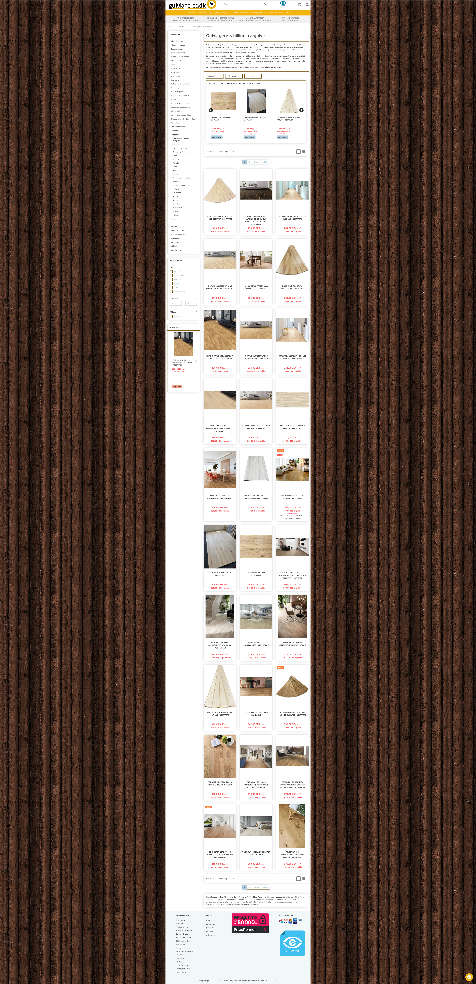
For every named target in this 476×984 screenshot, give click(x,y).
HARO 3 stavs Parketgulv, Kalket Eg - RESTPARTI (256, 287)
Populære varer (276, 13)
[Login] (307, 4)
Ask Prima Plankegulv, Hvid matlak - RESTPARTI (289, 118)
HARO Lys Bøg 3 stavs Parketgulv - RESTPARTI (292, 287)
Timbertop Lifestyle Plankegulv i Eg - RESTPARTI (220, 496)
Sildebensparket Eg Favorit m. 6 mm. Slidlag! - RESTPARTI (292, 713)
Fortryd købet (181, 972)
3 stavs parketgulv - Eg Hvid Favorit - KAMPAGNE (256, 427)
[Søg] (265, 4)
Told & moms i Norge (183, 937)
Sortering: (210, 151)
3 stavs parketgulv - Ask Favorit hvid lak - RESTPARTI (220, 287)
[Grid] (298, 151)
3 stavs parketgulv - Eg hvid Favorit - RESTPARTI (292, 357)
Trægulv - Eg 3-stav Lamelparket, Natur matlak (292, 643)
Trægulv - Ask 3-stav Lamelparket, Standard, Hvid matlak (219, 645)
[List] (303, 151)
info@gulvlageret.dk (236, 981)
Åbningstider (189, 13)
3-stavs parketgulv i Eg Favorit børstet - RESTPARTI (256, 357)
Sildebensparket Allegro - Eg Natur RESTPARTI (292, 496)
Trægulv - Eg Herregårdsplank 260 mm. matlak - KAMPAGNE (292, 854)
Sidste (265, 162)
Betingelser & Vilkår (183, 948)
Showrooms (203, 13)
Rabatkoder (180, 955)
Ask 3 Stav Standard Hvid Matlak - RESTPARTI (292, 427)
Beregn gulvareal (259, 13)
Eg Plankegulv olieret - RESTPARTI (221, 118)
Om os (289, 13)
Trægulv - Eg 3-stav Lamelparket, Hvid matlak (256, 643)
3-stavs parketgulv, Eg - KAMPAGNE (256, 713)
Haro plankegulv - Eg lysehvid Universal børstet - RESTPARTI (220, 428)
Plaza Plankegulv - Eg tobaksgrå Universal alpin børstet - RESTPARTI (292, 575)
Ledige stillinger (181, 958)
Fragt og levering (219, 13)
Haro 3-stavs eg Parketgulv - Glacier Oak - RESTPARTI (183, 362)
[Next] (301, 110)
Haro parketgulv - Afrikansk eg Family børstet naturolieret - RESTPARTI (256, 220)
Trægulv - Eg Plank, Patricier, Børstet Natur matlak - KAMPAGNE (256, 785)
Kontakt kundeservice (239, 13)
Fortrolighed (180, 944)
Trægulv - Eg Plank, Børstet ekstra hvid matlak (256, 853)
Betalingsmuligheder (183, 965)
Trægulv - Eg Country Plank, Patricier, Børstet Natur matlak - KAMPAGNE (292, 785)
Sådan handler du (182, 941)
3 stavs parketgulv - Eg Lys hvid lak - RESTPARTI (292, 217)
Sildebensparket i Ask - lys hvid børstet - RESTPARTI (220, 217)
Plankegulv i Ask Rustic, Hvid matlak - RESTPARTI (256, 496)
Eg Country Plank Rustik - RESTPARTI (255, 118)
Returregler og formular (184, 951)
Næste (256, 162)
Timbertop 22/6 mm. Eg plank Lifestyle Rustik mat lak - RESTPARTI (220, 854)
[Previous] (211, 110)
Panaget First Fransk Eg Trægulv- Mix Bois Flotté (220, 783)
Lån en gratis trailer (183, 969)
